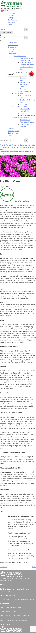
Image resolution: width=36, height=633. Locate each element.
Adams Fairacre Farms (8, 152)
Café (21, 69)
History (10, 18)
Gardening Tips (13, 131)
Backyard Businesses (21, 117)
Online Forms (4, 608)
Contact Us (4, 599)
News (10, 24)
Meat (21, 80)
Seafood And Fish (26, 91)
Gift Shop (23, 104)
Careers (11, 15)
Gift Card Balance (14, 599)
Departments (12, 54)
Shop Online (12, 47)
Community (12, 22)
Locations (11, 13)
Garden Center (25, 109)
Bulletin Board (13, 133)
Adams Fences (25, 120)
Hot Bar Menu (13, 45)
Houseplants (24, 111)
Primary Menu (6, 32)
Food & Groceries (20, 56)
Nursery (22, 113)
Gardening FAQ (25, 145)
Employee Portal (15, 608)
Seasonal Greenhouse (27, 115)
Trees (2, 149)
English (5, 10)
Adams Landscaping (27, 122)
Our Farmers (12, 20)
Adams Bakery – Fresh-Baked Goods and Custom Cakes (27, 65)
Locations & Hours (13, 589)
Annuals (2, 145)
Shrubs (19, 147)
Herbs (33, 145)
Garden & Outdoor (20, 106)
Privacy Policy (5, 591)
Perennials (12, 147)
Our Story (3, 589)
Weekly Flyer (12, 43)
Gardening (21, 152)
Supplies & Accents (28, 147)
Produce (23, 89)
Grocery (23, 78)
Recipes (11, 129)
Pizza (22, 87)
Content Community (28, 599)
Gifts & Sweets (19, 93)
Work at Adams (25, 589)
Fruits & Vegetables (12, 145)
